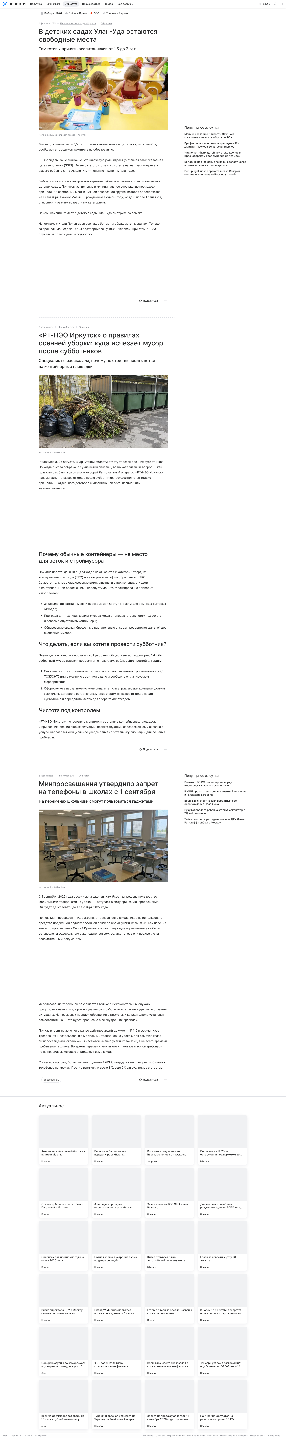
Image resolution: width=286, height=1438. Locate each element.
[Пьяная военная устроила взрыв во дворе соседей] (116, 1246)
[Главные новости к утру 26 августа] (222, 1246)
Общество (106, 23)
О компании (15, 1435)
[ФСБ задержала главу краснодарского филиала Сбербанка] (116, 1351)
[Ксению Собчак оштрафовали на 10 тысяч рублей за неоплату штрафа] (63, 1404)
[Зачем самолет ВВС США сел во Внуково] (169, 1193)
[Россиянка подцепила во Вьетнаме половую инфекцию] (169, 1140)
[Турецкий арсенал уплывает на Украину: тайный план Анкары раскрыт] (116, 1404)
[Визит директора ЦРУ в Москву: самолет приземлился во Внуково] (63, 1299)
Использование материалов (234, 1435)
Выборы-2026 (53, 13)
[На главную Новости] (16, 4)
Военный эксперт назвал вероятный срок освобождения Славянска (211, 802)
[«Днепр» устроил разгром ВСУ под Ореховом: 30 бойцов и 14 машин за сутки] (222, 1351)
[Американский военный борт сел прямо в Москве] (63, 1140)
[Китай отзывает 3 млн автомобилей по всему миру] (169, 1246)
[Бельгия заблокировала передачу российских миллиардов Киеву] (116, 1140)
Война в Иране (78, 13)
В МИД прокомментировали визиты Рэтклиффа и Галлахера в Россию (215, 793)
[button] (103, 94)
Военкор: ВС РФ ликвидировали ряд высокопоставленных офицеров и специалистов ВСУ (208, 783)
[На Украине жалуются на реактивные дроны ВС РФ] (222, 1404)
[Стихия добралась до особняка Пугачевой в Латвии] (63, 1193)
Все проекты (41, 1435)
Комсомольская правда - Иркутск (78, 23)
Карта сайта (274, 1435)
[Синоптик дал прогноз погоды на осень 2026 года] (63, 1246)
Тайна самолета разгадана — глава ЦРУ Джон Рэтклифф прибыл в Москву (214, 821)
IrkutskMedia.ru (66, 327)
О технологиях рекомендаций (170, 1435)
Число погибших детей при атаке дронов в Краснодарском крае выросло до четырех (212, 154)
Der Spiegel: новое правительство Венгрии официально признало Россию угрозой (212, 172)
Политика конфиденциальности (202, 1435)
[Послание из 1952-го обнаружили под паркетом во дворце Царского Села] (222, 1140)
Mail (5, 1435)
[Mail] (5, 4)
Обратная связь (258, 1435)
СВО (96, 13)
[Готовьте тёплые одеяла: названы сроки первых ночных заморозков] (169, 1299)
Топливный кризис (117, 13)
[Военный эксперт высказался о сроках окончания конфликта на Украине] (169, 1351)
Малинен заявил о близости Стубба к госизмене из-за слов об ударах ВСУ (209, 135)
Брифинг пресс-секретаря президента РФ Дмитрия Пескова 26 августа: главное (211, 145)
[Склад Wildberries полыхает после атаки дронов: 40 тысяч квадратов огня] (116, 1299)
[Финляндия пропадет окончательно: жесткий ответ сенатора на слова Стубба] (116, 1193)
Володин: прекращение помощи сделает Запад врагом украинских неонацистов (215, 163)
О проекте (148, 1435)
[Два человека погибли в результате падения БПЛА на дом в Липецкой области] (222, 1193)
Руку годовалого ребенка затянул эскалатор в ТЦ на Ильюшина (214, 811)
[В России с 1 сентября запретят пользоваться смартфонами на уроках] (222, 1299)
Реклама (28, 1435)
